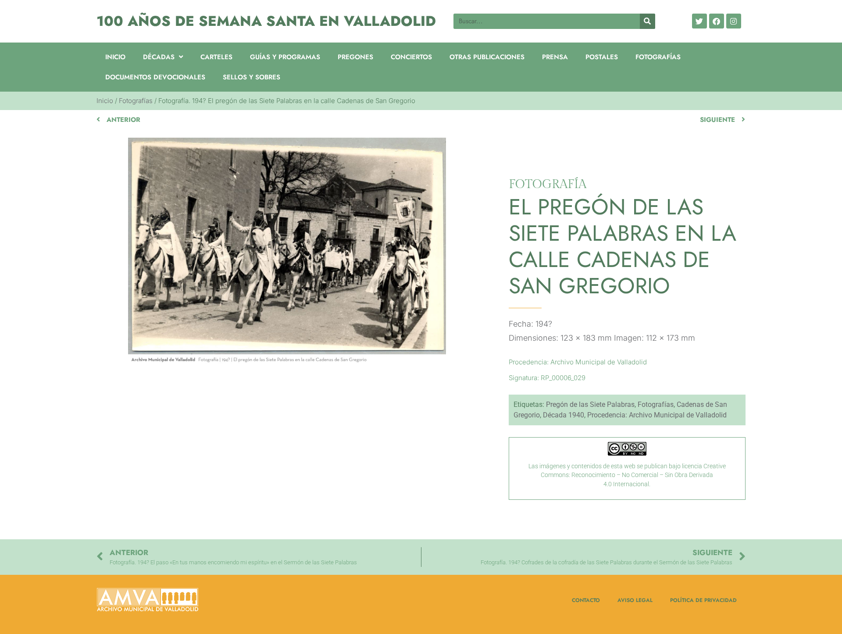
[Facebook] (716, 21)
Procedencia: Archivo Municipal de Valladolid (657, 415)
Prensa (555, 57)
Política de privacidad (703, 600)
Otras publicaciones (487, 57)
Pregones (355, 57)
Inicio (115, 57)
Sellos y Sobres (251, 77)
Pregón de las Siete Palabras (590, 404)
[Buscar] (647, 21)
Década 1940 (563, 415)
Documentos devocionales (155, 77)
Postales (601, 57)
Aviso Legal (635, 600)
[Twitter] (699, 21)
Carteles (216, 57)
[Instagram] (733, 21)
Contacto (586, 600)
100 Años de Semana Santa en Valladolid (266, 21)
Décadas (159, 57)
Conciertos (411, 57)
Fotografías (658, 57)
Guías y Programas (285, 57)
